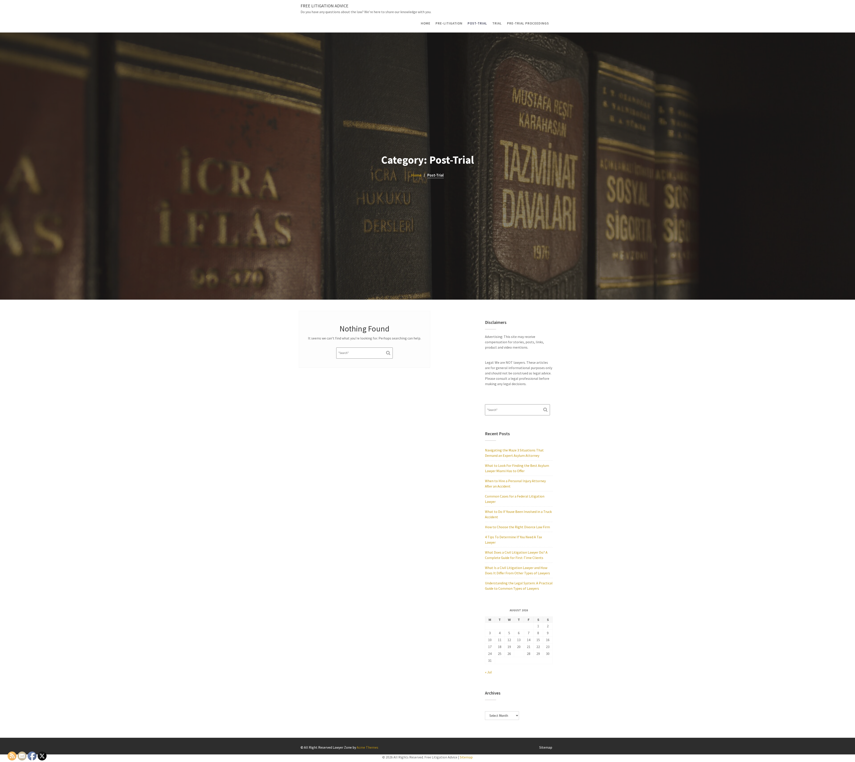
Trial (497, 23)
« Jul (488, 672)
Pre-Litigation (449, 23)
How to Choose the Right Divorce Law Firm (517, 527)
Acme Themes (367, 747)
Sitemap (545, 747)
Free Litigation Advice (324, 5)
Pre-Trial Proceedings (528, 23)
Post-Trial (477, 23)
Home (425, 23)
